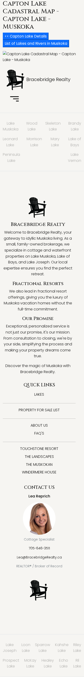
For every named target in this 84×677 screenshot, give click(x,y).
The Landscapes (39, 456)
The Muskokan (39, 464)
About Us (39, 425)
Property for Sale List (39, 410)
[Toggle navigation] (14, 99)
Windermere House (39, 472)
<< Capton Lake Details (26, 36)
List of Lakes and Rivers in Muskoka (36, 43)
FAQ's (39, 433)
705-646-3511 (39, 548)
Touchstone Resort (39, 448)
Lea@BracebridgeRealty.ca (39, 557)
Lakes (39, 394)
